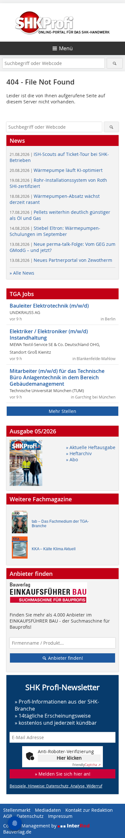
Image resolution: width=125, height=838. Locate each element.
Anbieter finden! (65, 658)
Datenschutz (30, 816)
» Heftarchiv (79, 453)
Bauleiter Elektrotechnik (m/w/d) (49, 305)
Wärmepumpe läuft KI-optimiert (56, 170)
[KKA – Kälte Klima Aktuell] (21, 549)
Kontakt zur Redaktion (89, 810)
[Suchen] (115, 63)
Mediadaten (48, 810)
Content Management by (30, 826)
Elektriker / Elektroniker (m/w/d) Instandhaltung (49, 334)
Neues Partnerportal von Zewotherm (61, 260)
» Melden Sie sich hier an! (62, 774)
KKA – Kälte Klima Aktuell (54, 549)
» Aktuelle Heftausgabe (90, 447)
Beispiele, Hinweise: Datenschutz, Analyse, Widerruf (56, 785)
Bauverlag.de (17, 832)
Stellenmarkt (16, 810)
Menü (66, 48)
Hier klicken (69, 758)
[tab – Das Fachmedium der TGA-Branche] (21, 523)
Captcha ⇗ (86, 765)
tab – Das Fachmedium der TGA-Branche (60, 523)
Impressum (60, 816)
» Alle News (22, 273)
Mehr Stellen (62, 411)
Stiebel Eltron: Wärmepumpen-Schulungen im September (55, 231)
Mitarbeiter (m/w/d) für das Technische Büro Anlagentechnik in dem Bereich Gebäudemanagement (57, 377)
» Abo (72, 459)
